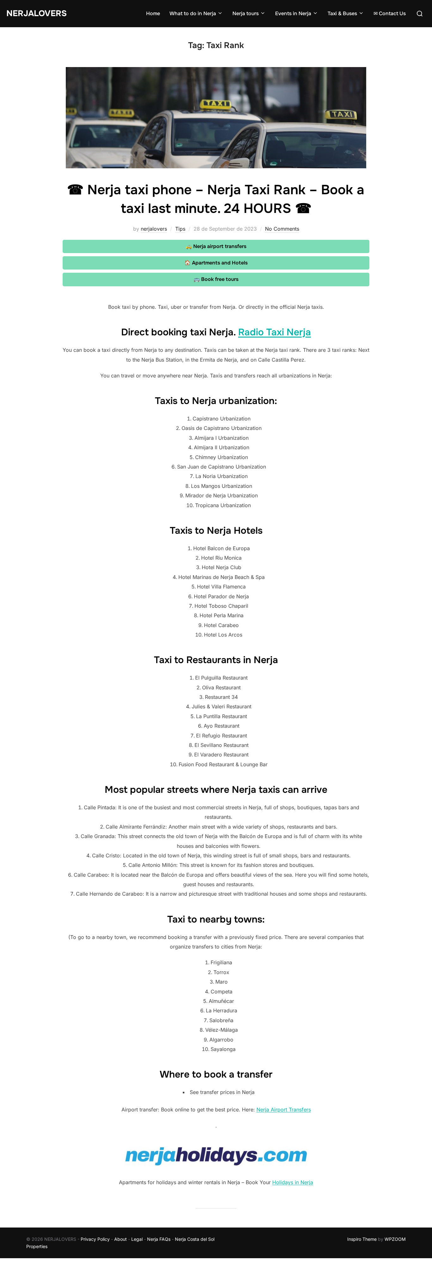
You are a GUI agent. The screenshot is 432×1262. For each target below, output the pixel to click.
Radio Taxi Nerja (274, 332)
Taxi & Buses (342, 13)
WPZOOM (395, 1239)
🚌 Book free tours (216, 279)
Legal (137, 1239)
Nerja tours (245, 13)
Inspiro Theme (362, 1239)
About (120, 1239)
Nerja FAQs (158, 1239)
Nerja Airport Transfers (283, 1109)
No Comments (282, 229)
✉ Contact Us (389, 13)
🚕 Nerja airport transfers (216, 246)
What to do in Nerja (193, 13)
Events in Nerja (293, 13)
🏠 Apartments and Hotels (216, 262)
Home (153, 13)
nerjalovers (154, 229)
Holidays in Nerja (292, 1182)
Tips (180, 229)
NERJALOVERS (36, 13)
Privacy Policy (95, 1239)
